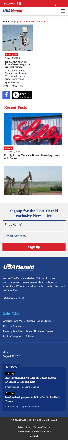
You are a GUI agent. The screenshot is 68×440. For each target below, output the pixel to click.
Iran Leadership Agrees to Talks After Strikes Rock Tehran (32, 399)
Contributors (23, 432)
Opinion (50, 331)
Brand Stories (43, 321)
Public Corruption (12, 336)
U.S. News (29, 336)
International (25, 331)
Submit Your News (41, 432)
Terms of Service (42, 427)
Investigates (10, 331)
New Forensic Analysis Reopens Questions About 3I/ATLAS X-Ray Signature (31, 379)
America (7, 321)
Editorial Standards (13, 326)
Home (5, 21)
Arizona (30, 321)
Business (39, 331)
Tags (13, 21)
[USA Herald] (12, 11)
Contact (34, 436)
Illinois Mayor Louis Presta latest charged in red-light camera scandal (17, 65)
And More (19, 321)
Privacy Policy (25, 427)
